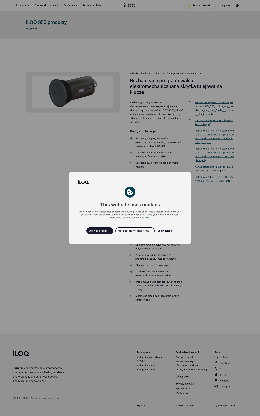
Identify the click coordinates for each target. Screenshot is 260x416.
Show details (165, 230)
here (147, 217)
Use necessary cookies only (133, 230)
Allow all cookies (98, 230)
